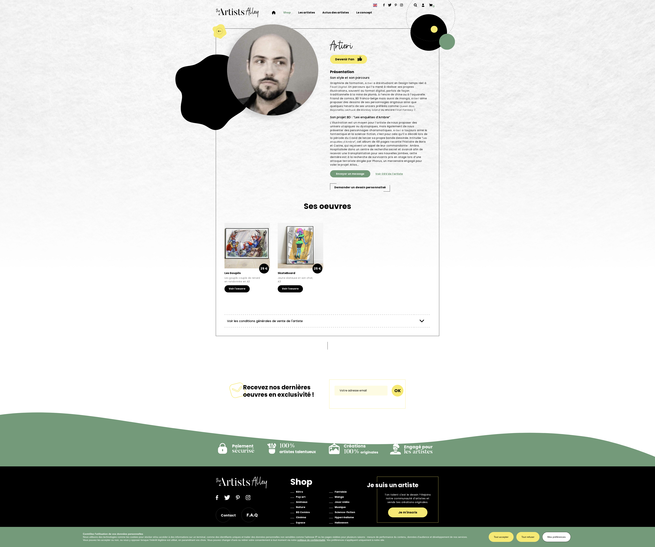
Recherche (415, 5)
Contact (228, 515)
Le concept (364, 12)
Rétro (299, 491)
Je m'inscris (407, 512)
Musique (340, 507)
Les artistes (306, 12)
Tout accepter (501, 537)
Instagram (401, 4)
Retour (219, 31)
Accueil (276, 12)
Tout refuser (527, 537)
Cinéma (301, 517)
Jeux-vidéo (342, 502)
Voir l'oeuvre (237, 288)
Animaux (301, 502)
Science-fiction (345, 512)
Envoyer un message (350, 174)
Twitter (389, 4)
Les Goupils (232, 273)
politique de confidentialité (311, 540)
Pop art (300, 497)
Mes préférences (556, 537)
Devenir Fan (344, 59)
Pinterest (396, 4)
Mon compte (423, 5)
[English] (375, 5)
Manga (339, 497)
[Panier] (430, 5)
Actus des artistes (335, 12)
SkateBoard (286, 273)
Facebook (384, 4)
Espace (300, 522)
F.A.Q (252, 515)
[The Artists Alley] (237, 12)
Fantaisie (341, 491)
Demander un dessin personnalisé (360, 187)
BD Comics (303, 512)
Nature (300, 507)
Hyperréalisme (344, 517)
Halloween (341, 522)
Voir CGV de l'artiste (389, 174)
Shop (287, 12)
